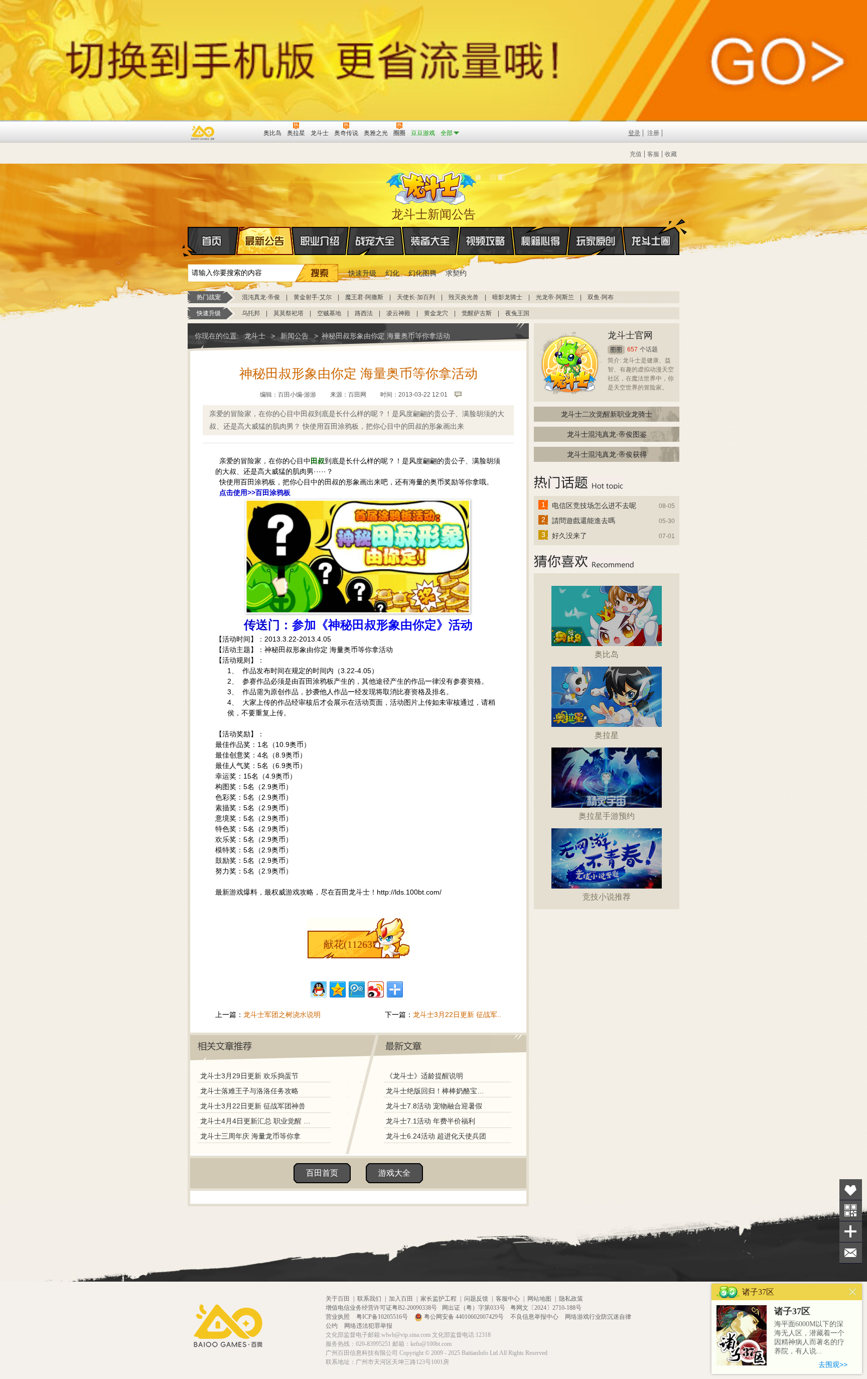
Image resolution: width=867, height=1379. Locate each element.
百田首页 (322, 1173)
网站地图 (539, 1298)
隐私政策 (571, 1298)
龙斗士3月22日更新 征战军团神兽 (253, 1106)
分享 (850, 1231)
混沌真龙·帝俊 (261, 297)
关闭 (852, 1292)
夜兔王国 (517, 313)
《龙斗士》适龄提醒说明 (424, 1076)
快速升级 (362, 273)
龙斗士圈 (651, 241)
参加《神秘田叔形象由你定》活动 (382, 625)
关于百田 (338, 1298)
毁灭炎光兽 (464, 297)
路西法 (364, 313)
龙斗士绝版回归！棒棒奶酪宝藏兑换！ (438, 1091)
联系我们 (369, 1298)
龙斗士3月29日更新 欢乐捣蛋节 (249, 1076)
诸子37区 (792, 1311)
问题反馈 (476, 1298)
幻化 (392, 273)
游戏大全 (394, 1173)
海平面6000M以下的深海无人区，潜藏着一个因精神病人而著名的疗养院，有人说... (809, 1337)
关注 (850, 1210)
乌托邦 (251, 313)
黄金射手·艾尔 (313, 297)
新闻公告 (294, 336)
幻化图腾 (422, 273)
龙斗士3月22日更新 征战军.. (457, 1015)
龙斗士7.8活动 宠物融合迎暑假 (434, 1106)
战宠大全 (375, 241)
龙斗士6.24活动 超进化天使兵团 (436, 1136)
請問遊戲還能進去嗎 (583, 521)
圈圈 (616, 349)
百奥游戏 (203, 132)
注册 (653, 133)
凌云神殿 (398, 313)
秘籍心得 (540, 241)
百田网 (241, 132)
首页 (213, 241)
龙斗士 (432, 186)
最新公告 (265, 241)
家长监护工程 (438, 1298)
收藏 (671, 154)
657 (632, 349)
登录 (634, 133)
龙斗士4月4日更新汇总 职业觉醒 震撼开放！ (256, 1121)
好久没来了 (569, 536)
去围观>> (832, 1364)
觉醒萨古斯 (477, 313)
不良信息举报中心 (535, 1316)
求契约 (456, 273)
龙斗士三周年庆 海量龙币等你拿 (250, 1136)
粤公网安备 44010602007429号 (463, 1316)
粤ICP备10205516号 (382, 1316)
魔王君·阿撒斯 (364, 297)
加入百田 (401, 1298)
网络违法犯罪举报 (368, 1325)
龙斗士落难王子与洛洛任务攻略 (249, 1091)
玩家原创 (596, 241)
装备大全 (430, 241)
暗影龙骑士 (507, 297)
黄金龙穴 (436, 313)
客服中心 (508, 1298)
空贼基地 (329, 313)
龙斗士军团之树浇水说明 (282, 1015)
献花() (352, 944)
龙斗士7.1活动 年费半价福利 (430, 1121)
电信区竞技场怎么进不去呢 (594, 506)
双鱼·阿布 (601, 297)
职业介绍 (320, 241)
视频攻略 (485, 241)
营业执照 (338, 1316)
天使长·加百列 (416, 297)
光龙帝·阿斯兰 (555, 297)
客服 (653, 154)
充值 (636, 154)
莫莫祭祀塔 (288, 313)
